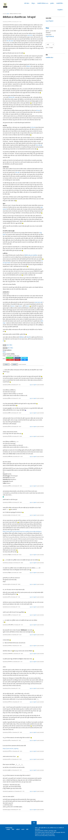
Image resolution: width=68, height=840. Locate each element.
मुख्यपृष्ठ (8, 13)
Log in (6, 364)
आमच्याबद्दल (51, 831)
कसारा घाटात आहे (38, 302)
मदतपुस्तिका (60, 10)
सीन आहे (17, 173)
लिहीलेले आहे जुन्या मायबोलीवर (31, 255)
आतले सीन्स (29, 35)
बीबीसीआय (21, 337)
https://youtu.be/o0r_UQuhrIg (10, 749)
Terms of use (38, 835)
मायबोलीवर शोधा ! (49, 58)
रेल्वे (8, 348)
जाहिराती (18, 829)
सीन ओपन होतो (10, 41)
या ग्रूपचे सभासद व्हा (50, 37)
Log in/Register (49, 21)
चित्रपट (11, 345)
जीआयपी (29, 337)
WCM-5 (13, 306)
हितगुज (33, 3)
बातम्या (23, 829)
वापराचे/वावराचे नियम (39, 831)
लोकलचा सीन (11, 97)
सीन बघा (38, 111)
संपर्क (55, 831)
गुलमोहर (52, 3)
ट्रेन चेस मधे (33, 127)
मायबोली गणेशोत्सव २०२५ (42, 3)
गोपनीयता (46, 831)
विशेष (13, 829)
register (14, 364)
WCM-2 (27, 306)
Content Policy (51, 835)
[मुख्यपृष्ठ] (5, 5)
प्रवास (8, 345)
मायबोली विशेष (59, 3)
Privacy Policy (45, 835)
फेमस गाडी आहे (39, 145)
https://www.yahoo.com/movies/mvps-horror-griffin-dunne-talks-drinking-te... (22, 532)
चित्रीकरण (28, 66)
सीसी (27, 829)
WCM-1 (20, 306)
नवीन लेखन (26, 3)
